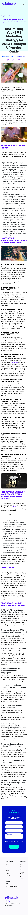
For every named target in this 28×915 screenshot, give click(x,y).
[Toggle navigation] (23, 3)
